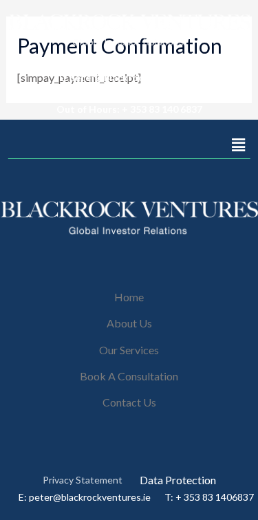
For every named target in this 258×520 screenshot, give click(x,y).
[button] (238, 145)
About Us (129, 322)
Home (129, 296)
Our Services (129, 349)
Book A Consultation (129, 375)
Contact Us (129, 402)
